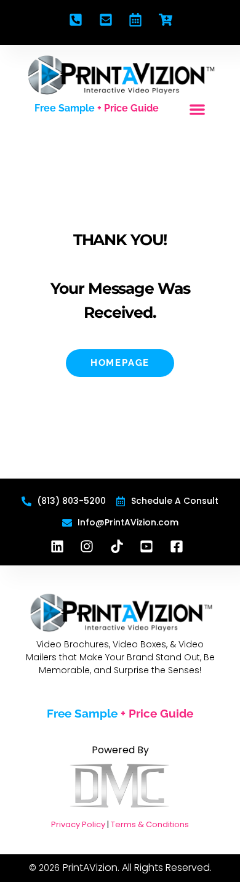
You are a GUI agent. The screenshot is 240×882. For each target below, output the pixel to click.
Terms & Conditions (150, 824)
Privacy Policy (78, 824)
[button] (197, 110)
